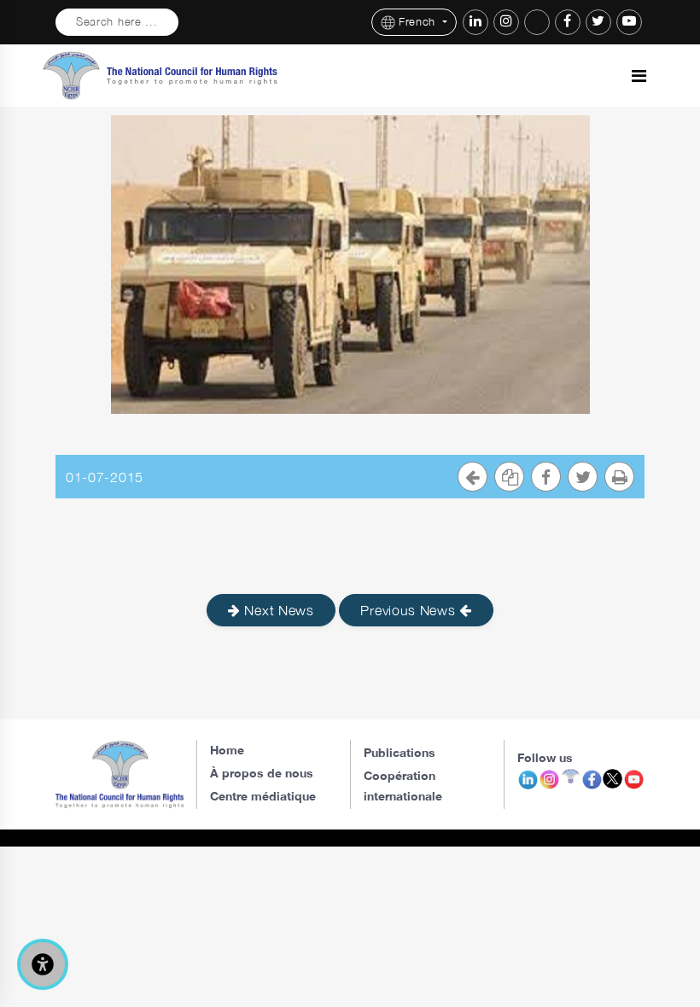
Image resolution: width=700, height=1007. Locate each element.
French (419, 21)
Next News (277, 610)
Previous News (409, 610)
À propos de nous (261, 772)
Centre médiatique (263, 796)
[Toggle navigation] (639, 76)
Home (227, 749)
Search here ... (117, 21)
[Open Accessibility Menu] (42, 964)
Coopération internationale (403, 785)
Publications (399, 752)
